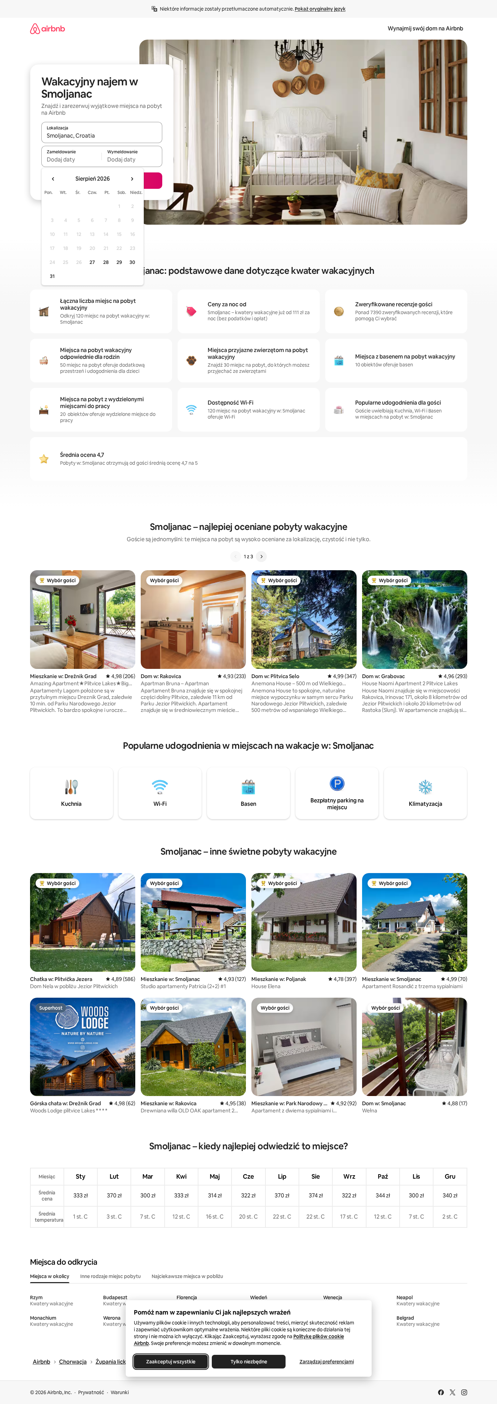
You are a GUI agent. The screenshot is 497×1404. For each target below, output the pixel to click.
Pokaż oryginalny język (320, 9)
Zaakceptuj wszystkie (170, 1362)
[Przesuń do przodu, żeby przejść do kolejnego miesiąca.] (132, 179)
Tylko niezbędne (248, 1362)
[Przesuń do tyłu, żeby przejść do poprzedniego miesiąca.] (53, 179)
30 (132, 262)
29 (119, 262)
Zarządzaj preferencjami (326, 1362)
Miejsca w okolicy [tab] (49, 1276)
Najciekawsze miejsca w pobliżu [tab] (187, 1276)
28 (106, 262)
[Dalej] (261, 556)
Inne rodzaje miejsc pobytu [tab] (110, 1276)
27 (92, 262)
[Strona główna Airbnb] (47, 28)
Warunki (120, 1392)
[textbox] (71, 159)
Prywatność (91, 1392)
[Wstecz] (235, 556)
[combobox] (102, 135)
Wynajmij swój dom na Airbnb (425, 28)
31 (52, 276)
